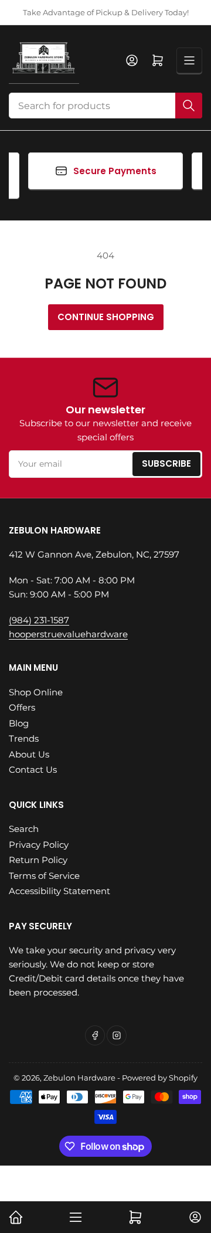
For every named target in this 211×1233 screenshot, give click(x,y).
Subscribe (166, 463)
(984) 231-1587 (39, 620)
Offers (22, 707)
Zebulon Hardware (79, 1077)
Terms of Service (44, 875)
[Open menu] (189, 60)
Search (24, 828)
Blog (19, 723)
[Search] (189, 105)
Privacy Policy (39, 844)
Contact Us (33, 769)
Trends (24, 738)
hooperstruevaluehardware (68, 634)
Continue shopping (105, 317)
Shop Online (36, 692)
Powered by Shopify (160, 1077)
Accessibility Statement (59, 890)
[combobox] (105, 105)
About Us (29, 754)
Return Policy (38, 859)
